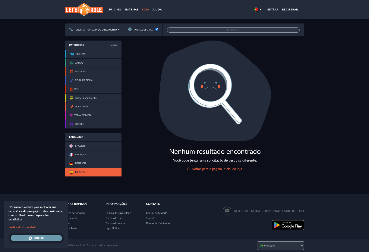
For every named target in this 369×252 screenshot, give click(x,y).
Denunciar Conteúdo (158, 223)
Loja (145, 9)
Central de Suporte (156, 213)
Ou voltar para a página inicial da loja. (215, 169)
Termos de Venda (115, 223)
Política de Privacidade (118, 213)
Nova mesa (71, 218)
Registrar (290, 9)
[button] (257, 9)
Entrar (273, 9)
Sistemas (131, 9)
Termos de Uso (113, 218)
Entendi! (39, 238)
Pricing (115, 9)
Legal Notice (112, 228)
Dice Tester (71, 228)
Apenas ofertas (143, 30)
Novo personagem (75, 213)
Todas (113, 45)
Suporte (150, 218)
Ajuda (157, 9)
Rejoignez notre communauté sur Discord (269, 211)
